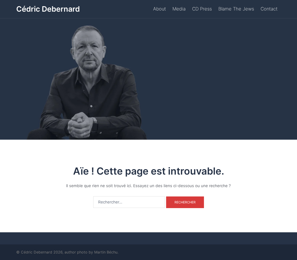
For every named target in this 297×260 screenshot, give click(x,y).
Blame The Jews (236, 9)
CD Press (202, 9)
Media (179, 9)
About (159, 9)
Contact (269, 9)
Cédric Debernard (48, 9)
